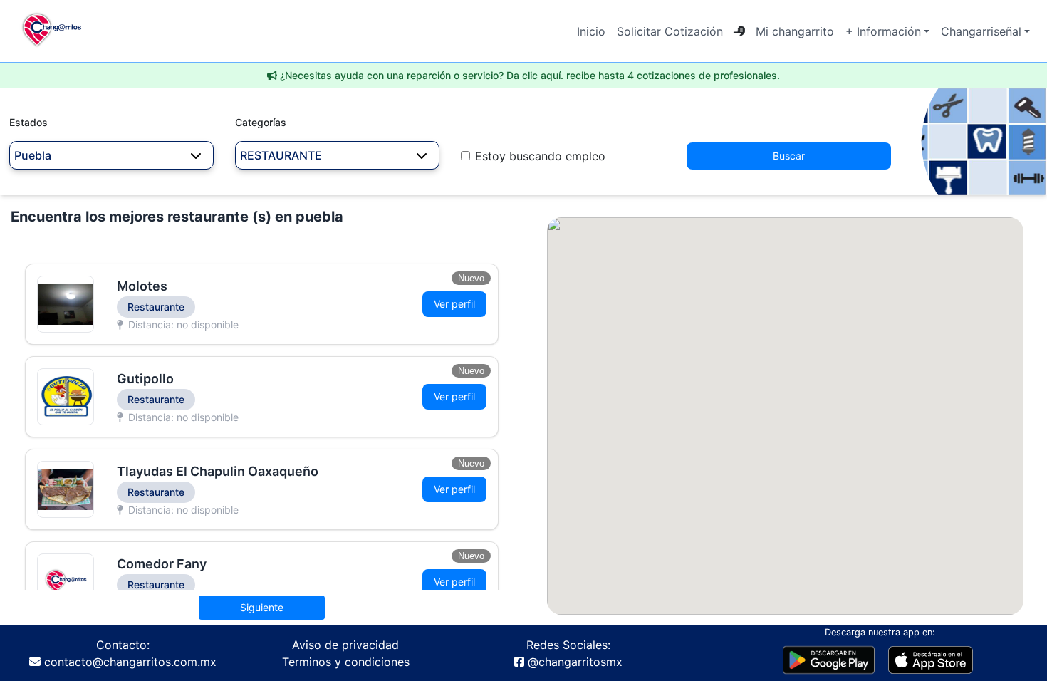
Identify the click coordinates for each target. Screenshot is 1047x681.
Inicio (591, 31)
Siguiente (261, 607)
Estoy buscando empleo (540, 156)
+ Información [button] (883, 31)
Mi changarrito (795, 31)
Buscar (789, 156)
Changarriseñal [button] (981, 31)
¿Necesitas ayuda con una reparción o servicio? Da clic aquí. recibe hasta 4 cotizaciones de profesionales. (530, 75)
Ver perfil (454, 304)
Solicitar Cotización (670, 31)
